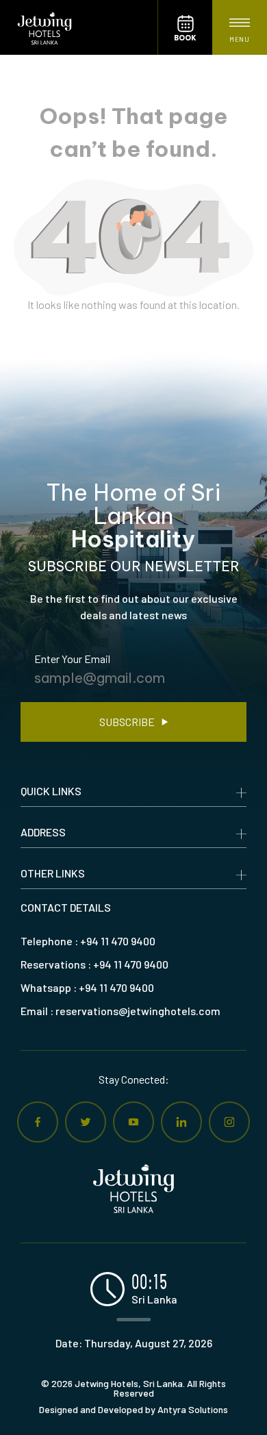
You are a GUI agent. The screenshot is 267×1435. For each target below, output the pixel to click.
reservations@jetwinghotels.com (137, 1010)
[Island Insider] (78, 27)
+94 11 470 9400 (117, 940)
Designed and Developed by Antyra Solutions (133, 1409)
